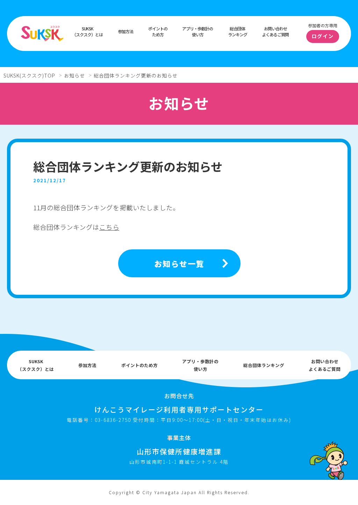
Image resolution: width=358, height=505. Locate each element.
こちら (109, 227)
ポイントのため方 (157, 31)
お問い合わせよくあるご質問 (275, 31)
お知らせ (74, 75)
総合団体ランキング (237, 31)
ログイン (323, 35)
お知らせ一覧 (179, 263)
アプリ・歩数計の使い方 (197, 31)
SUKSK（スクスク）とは (87, 31)
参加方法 (125, 31)
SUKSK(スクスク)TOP (29, 75)
